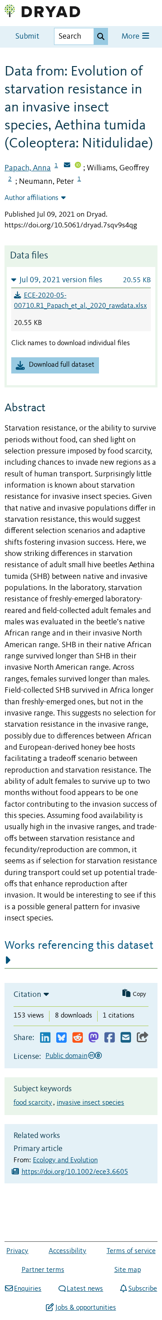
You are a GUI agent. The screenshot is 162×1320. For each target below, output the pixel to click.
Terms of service (131, 1251)
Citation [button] (27, 995)
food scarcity (33, 1103)
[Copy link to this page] (142, 1038)
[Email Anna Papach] (67, 165)
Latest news (85, 1289)
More (131, 36)
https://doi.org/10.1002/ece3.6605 (75, 1172)
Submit (27, 36)
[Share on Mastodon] (93, 1037)
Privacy (17, 1251)
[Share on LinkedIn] (45, 1037)
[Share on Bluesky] (61, 1037)
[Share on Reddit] (77, 1037)
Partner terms (43, 1270)
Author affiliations (31, 198)
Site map (127, 1270)
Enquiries (27, 1289)
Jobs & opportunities (85, 1307)
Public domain (66, 1056)
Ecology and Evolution (65, 1160)
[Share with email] (126, 1037)
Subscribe (142, 1289)
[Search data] (101, 36)
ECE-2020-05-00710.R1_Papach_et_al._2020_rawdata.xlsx (80, 301)
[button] (81, 279)
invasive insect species (90, 1103)
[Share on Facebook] (109, 1037)
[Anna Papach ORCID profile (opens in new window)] (77, 165)
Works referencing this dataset (78, 945)
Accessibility (67, 1251)
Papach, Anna (27, 168)
